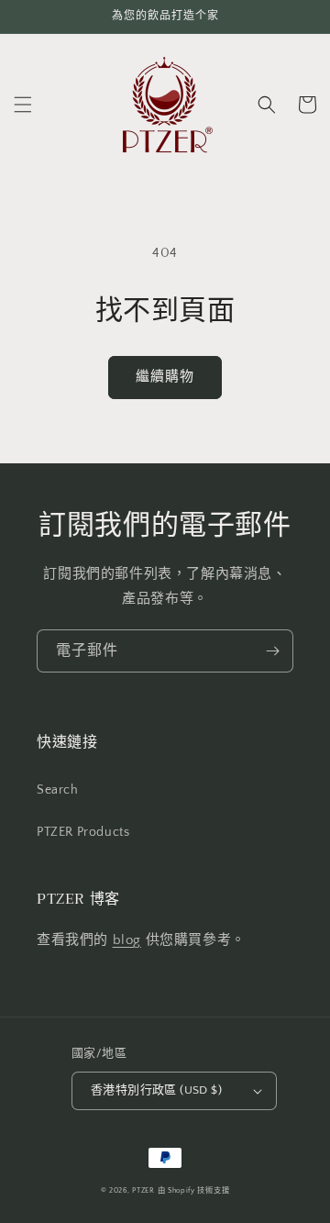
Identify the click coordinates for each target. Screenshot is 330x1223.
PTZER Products (83, 832)
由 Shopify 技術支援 (194, 1190)
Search (58, 790)
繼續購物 (165, 376)
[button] (23, 104)
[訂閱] (272, 651)
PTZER (143, 1190)
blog (127, 940)
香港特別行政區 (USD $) (156, 1090)
